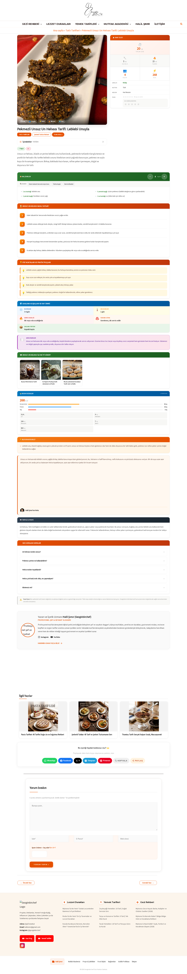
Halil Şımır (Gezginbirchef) (77, 616)
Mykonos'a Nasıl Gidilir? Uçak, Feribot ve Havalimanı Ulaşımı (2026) (151, 925)
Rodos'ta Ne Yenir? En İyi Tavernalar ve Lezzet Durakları (77, 917)
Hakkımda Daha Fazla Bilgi (48, 643)
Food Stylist (102, 962)
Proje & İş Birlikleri (89, 962)
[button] (40, 24)
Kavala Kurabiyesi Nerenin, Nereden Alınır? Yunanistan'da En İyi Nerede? (76, 925)
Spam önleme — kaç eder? (44, 848)
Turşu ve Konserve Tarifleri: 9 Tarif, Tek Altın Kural (113, 917)
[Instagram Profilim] (22, 945)
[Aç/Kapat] (103, 142)
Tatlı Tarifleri (73, 30)
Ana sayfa (58, 30)
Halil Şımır (58, 962)
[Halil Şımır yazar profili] (28, 630)
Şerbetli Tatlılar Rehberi (41, 134)
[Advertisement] (93, 485)
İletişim (134, 962)
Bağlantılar (112, 962)
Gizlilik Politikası (123, 962)
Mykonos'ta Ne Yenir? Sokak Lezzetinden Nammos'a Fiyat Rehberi (78, 909)
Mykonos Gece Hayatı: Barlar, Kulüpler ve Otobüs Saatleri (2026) (151, 909)
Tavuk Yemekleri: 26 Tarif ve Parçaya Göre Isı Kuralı (114, 925)
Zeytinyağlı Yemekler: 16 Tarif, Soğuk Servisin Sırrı (113, 909)
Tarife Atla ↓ (58, 134)
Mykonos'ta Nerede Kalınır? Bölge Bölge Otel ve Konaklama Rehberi (151, 917)
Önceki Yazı (26, 883)
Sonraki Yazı (148, 883)
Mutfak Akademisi (74, 962)
